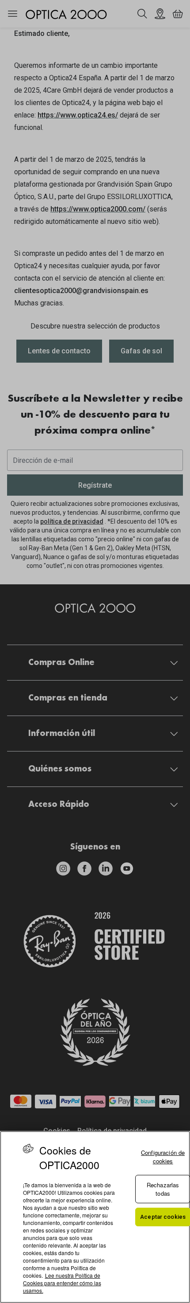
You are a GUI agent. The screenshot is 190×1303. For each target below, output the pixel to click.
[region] (95, 1217)
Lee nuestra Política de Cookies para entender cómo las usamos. (62, 1283)
